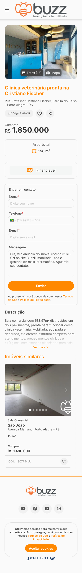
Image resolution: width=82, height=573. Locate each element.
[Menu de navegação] (7, 9)
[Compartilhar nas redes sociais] (50, 113)
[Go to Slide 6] (46, 410)
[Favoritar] (40, 113)
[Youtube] (23, 509)
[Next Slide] (73, 52)
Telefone (16, 213)
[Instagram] (59, 509)
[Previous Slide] (8, 52)
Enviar (41, 286)
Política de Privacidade (35, 299)
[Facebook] (35, 509)
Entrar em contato (22, 189)
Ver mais (39, 347)
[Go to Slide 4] (40, 410)
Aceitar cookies (41, 548)
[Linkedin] (47, 509)
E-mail (14, 230)
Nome (14, 196)
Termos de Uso (38, 535)
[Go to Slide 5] (43, 410)
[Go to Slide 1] (30, 410)
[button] (41, 52)
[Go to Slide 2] (33, 410)
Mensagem (17, 247)
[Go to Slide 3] (37, 410)
